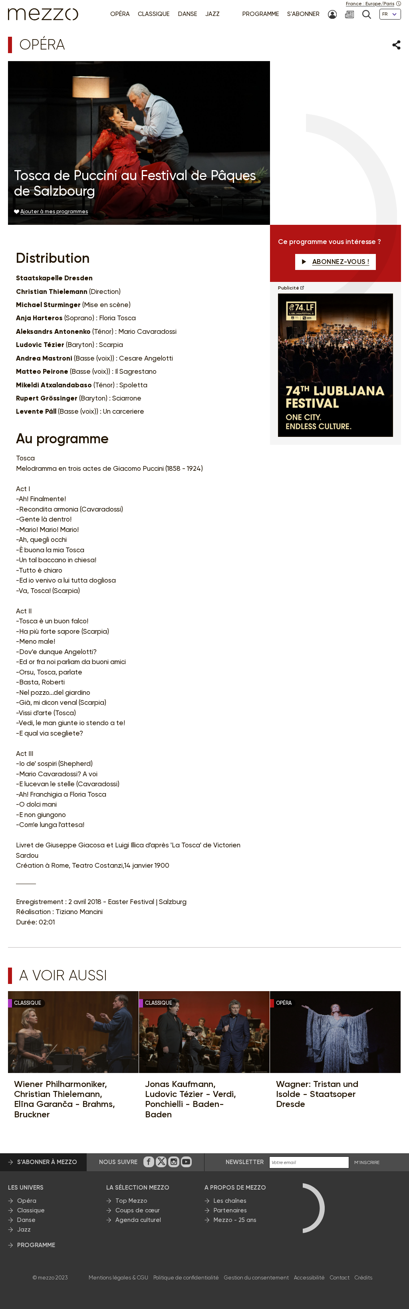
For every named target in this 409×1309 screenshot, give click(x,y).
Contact (339, 1278)
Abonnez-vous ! (340, 262)
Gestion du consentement (256, 1278)
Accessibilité (309, 1278)
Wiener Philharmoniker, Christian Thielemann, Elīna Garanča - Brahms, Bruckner (64, 1099)
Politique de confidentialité (186, 1278)
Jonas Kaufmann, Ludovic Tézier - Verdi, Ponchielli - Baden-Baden (190, 1099)
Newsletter (245, 1162)
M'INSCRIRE (366, 1162)
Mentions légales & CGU (118, 1278)
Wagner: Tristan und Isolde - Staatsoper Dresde (317, 1094)
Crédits (363, 1278)
